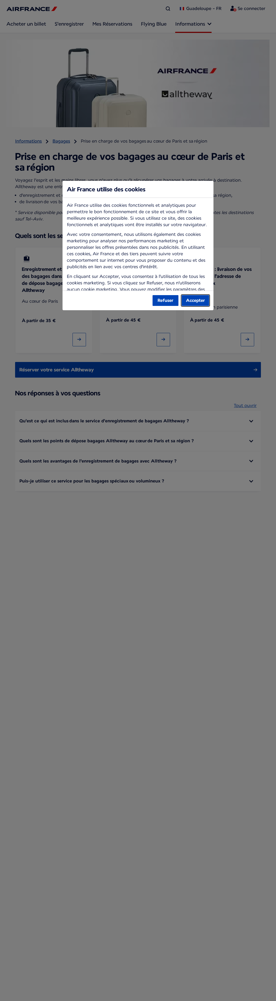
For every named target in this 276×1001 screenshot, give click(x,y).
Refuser (165, 300)
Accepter (195, 300)
